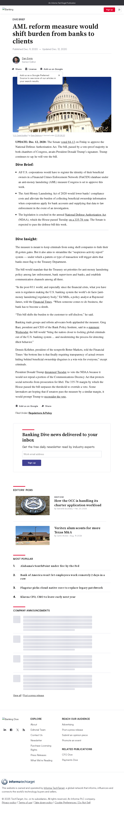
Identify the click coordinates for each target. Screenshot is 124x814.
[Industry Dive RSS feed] (24, 730)
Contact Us (36, 735)
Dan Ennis (27, 58)
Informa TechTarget (54, 787)
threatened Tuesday (56, 372)
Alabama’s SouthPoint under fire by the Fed (49, 566)
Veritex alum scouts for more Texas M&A (77, 530)
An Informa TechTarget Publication (62, 3)
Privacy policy (9, 802)
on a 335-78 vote (79, 219)
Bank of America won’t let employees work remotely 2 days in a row (62, 576)
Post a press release (33, 695)
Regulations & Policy (40, 412)
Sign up (109, 9)
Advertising (68, 724)
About (34, 724)
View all (17, 695)
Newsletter (36, 740)
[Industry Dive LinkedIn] (5, 730)
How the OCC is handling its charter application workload (77, 502)
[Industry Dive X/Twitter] (17, 730)
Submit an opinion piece (75, 735)
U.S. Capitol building (20, 135)
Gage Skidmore (36, 135)
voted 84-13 (68, 142)
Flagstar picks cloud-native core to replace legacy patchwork (61, 587)
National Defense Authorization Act (85, 214)
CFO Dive (67, 754)
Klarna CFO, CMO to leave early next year (48, 597)
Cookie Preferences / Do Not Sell (72, 802)
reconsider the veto (55, 396)
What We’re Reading (41, 760)
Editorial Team (38, 729)
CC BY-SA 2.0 (60, 135)
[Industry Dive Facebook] (11, 730)
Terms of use (25, 802)
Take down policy (43, 802)
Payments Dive (70, 759)
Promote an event (71, 740)
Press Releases (38, 755)
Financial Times (42, 302)
